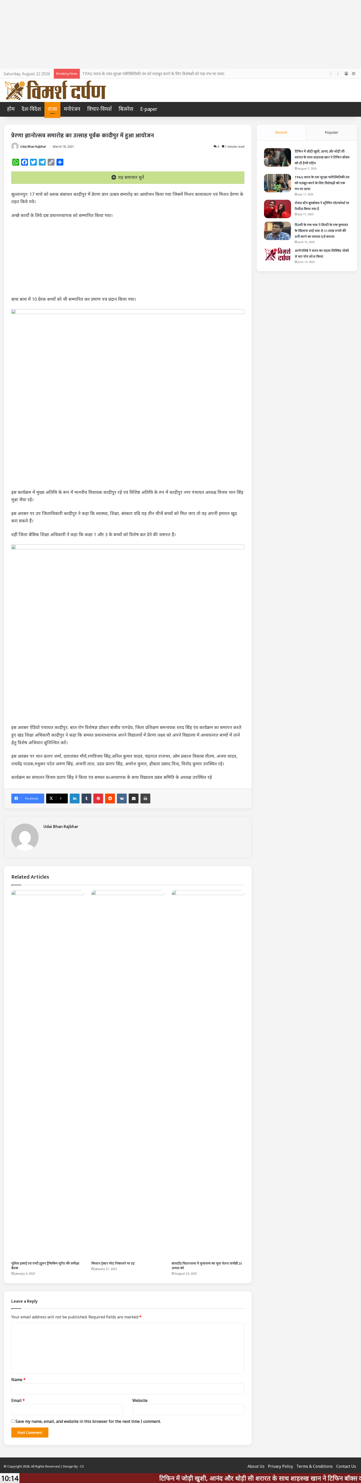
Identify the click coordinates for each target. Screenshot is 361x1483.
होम (11, 109)
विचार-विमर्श (99, 109)
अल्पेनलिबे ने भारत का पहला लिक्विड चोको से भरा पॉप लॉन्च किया (322, 253)
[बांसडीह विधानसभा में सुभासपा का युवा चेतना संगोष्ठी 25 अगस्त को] (208, 1074)
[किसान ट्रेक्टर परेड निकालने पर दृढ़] (127, 1074)
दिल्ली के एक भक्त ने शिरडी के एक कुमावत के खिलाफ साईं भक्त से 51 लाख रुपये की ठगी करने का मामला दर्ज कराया (321, 231)
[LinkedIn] (75, 798)
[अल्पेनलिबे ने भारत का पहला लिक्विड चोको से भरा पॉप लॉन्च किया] (277, 254)
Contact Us (346, 1466)
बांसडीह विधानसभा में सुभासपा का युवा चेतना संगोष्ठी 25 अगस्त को (207, 1266)
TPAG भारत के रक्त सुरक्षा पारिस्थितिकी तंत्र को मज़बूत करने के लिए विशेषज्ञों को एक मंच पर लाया (153, 73)
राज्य (52, 109)
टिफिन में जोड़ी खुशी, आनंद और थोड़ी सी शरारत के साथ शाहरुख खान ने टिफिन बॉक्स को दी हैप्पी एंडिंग (322, 157)
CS (82, 1466)
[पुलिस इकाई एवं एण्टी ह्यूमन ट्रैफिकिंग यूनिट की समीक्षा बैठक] (47, 1074)
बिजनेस (126, 109)
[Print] (145, 798)
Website (140, 1400)
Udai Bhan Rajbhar (33, 146)
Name (18, 1379)
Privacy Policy (280, 1466)
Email (18, 1400)
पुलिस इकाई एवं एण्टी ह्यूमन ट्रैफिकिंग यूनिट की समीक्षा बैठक (45, 1266)
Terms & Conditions (314, 1466)
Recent (281, 132)
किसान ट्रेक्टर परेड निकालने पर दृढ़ (113, 1263)
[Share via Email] (134, 798)
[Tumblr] (86, 798)
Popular (331, 132)
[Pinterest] (98, 798)
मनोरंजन (72, 109)
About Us (256, 1466)
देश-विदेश (31, 109)
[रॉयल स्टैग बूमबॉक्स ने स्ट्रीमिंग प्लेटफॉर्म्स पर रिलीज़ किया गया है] (277, 209)
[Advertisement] (180, 34)
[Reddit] (110, 798)
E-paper (148, 109)
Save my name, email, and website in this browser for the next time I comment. (88, 1421)
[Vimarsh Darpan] (55, 90)
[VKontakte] (122, 798)
